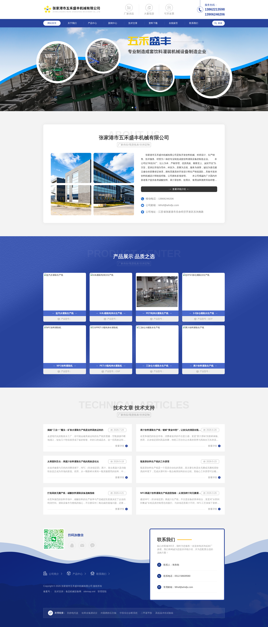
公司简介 (54, 574)
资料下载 (153, 23)
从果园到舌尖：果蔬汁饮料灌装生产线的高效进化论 (73, 461)
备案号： (47, 591)
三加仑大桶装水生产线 (157, 366)
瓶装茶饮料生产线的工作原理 (154, 461)
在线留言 (173, 23)
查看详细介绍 (179, 189)
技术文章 (132, 23)
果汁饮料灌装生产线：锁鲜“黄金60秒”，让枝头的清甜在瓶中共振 (170, 430)
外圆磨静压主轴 (108, 613)
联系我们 (193, 23)
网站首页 (51, 23)
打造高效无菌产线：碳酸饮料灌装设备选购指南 (70, 493)
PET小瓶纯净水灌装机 (111, 366)
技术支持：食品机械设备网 (67, 591)
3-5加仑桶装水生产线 (203, 313)
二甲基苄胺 (146, 613)
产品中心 (92, 23)
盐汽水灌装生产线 (65, 313)
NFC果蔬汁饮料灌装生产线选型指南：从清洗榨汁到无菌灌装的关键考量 (170, 493)
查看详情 (119, 446)
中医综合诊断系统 (128, 613)
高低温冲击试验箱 (164, 613)
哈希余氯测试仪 (89, 613)
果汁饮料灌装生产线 (203, 366)
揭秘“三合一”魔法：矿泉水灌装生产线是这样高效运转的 (75, 430)
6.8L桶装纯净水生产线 (111, 313)
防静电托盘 (72, 613)
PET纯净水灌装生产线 (157, 313)
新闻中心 (112, 23)
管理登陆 (102, 591)
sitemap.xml (89, 591)
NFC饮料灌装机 (65, 366)
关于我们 (72, 23)
